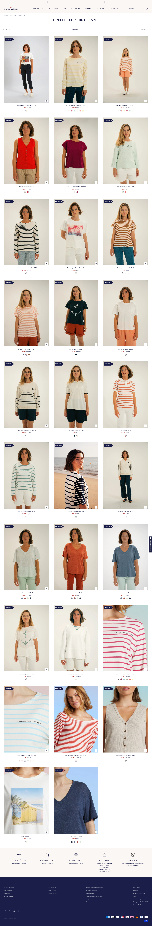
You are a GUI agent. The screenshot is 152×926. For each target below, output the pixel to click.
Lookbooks (7, 893)
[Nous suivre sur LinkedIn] (19, 911)
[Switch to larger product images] (3, 29)
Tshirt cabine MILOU (26, 836)
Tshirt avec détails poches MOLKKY (76, 186)
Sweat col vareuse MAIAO (76, 674)
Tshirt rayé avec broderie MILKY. (125, 268)
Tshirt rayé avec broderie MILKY (26, 349)
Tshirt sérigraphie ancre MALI (26, 674)
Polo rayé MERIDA (126, 430)
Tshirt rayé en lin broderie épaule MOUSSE (76, 755)
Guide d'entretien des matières (94, 896)
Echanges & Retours (139, 893)
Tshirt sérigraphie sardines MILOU (26, 105)
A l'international (52, 893)
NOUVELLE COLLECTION (41, 8)
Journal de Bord (8, 896)
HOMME (64, 8)
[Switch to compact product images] (9, 29)
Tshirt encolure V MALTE (26, 592)
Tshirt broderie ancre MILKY (76, 349)
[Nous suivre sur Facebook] (5, 911)
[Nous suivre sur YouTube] (14, 911)
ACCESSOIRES (76, 8)
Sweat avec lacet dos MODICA (125, 186)
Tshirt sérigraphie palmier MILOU (76, 268)
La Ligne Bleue (8, 890)
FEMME (56, 8)
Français (131, 8)
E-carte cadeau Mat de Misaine (94, 887)
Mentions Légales (138, 899)
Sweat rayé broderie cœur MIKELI (26, 430)
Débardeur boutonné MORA (26, 186)
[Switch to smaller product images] (6, 29)
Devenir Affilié (52, 890)
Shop (11, 15)
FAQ (87, 899)
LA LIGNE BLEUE (101, 8)
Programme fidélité (91, 890)
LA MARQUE (115, 8)
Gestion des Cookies (139, 905)
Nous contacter (90, 902)
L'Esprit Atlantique (9, 887)
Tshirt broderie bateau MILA (125, 349)
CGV (134, 896)
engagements (133, 860)
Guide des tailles (90, 893)
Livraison (135, 890)
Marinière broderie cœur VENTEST (76, 105)
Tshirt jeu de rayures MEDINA (76, 511)
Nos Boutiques (52, 887)
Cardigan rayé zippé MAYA (125, 511)
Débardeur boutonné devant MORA (125, 755)
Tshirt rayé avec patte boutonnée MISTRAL (26, 268)
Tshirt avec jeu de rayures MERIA (26, 511)
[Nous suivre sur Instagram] (10, 911)
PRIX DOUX (88, 8)
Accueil (6, 15)
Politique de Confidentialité (140, 902)
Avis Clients (136, 887)
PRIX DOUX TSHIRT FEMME (20, 15)
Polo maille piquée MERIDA (76, 430)
